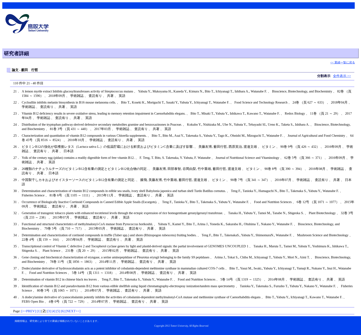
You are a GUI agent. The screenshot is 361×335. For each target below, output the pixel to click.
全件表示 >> (342, 76)
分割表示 (324, 76)
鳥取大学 (28, 24)
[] (28, 311)
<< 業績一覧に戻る (342, 62)
